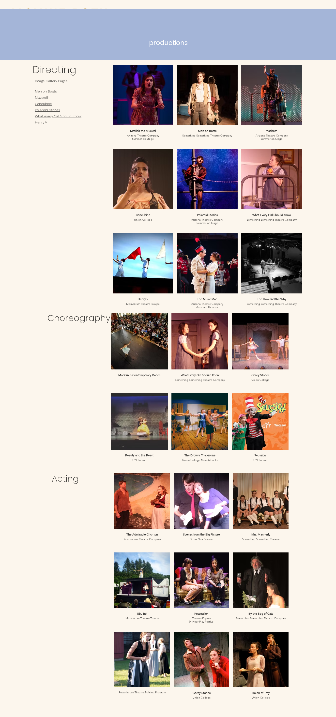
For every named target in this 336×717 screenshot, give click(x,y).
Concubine (43, 104)
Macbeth (42, 97)
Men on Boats (46, 91)
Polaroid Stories (47, 110)
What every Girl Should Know (58, 116)
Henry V (41, 122)
